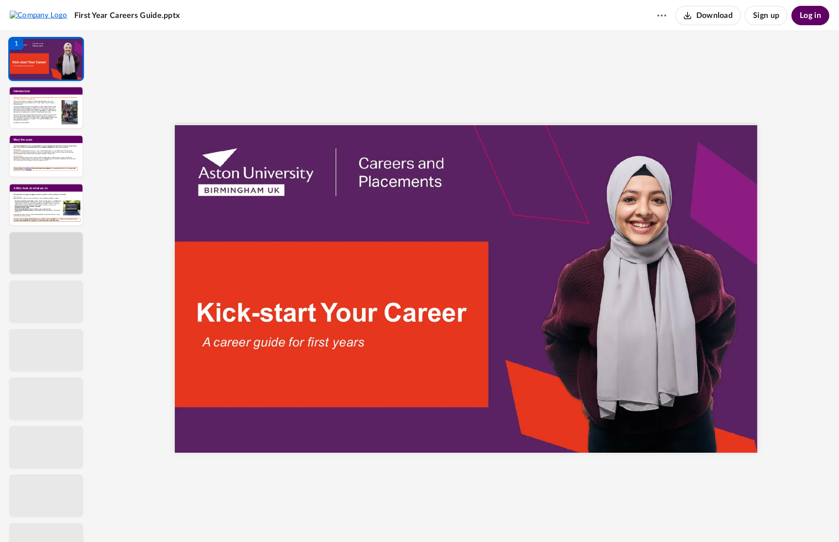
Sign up (766, 15)
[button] (46, 59)
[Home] (38, 15)
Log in (810, 15)
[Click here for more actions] (661, 15)
